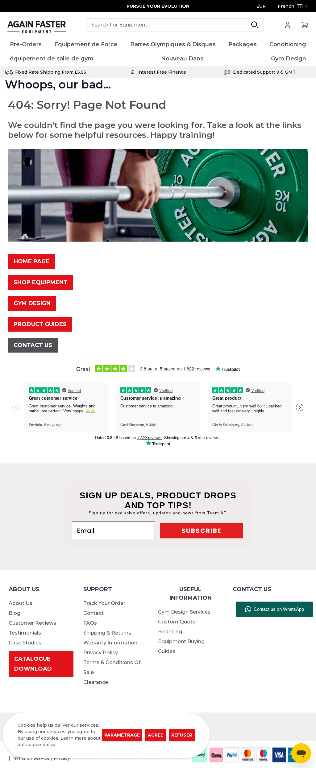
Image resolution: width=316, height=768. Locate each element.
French (286, 6)
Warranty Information (110, 643)
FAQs (90, 623)
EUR (261, 6)
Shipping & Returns (107, 633)
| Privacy (60, 758)
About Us (20, 603)
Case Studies (25, 643)
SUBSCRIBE (201, 530)
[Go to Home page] (36, 25)
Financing (170, 632)
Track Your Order (104, 603)
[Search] (255, 25)
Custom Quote (177, 622)
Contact (93, 613)
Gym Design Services (184, 612)
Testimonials (25, 633)
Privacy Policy (100, 653)
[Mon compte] (287, 25)
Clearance (95, 682)
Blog (14, 613)
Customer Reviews (32, 623)
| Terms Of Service (30, 758)
